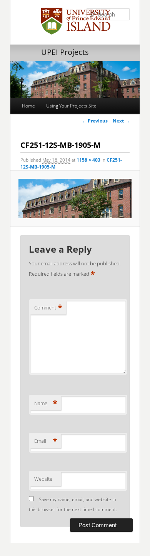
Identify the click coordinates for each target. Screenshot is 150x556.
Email (45, 441)
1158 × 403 (88, 160)
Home (28, 106)
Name (45, 403)
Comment (48, 307)
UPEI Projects (65, 52)
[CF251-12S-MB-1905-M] (74, 198)
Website (43, 478)
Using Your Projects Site (71, 106)
